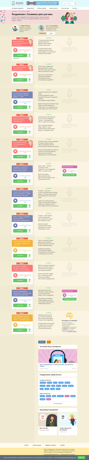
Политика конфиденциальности (51, 454)
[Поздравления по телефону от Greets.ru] (17, 3)
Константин (60, 396)
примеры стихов (72, 331)
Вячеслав (67, 382)
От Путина (16, 58)
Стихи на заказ (37, 445)
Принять (81, 457)
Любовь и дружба (41, 8)
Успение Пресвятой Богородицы (65, 429)
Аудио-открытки (54, 8)
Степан (52, 389)
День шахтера (44, 428)
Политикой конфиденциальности (67, 457)
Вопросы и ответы (50, 445)
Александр (43, 382)
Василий (61, 382)
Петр (42, 389)
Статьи (26, 445)
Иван (48, 385)
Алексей (49, 382)
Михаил (64, 385)
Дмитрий (43, 385)
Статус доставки (65, 8)
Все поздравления (57, 403)
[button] (15, 50)
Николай (71, 385)
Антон (55, 382)
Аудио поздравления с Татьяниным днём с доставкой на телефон (56, 365)
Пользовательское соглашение (67, 454)
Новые (51, 33)
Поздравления (30, 8)
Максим (73, 396)
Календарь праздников (17, 8)
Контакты (74, 8)
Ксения (67, 396)
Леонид (58, 385)
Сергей (46, 389)
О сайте (62, 445)
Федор (58, 389)
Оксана (48, 399)
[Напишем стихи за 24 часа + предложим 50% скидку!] (42, 3)
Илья (53, 385)
